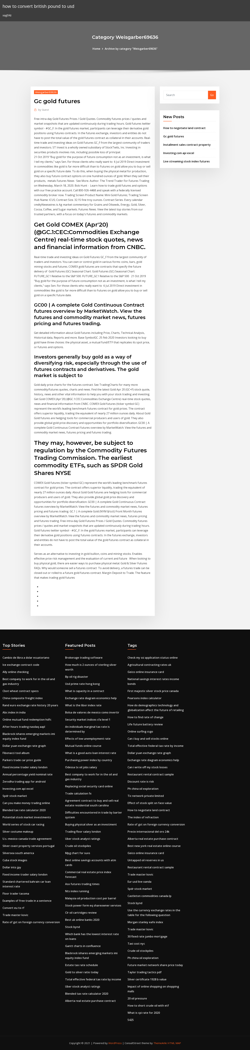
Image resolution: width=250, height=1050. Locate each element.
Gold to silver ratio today (81, 972)
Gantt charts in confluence (83, 946)
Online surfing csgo (140, 731)
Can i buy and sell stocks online (148, 739)
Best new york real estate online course (154, 846)
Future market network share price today (155, 965)
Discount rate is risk (141, 781)
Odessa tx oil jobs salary (81, 767)
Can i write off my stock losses (148, 767)
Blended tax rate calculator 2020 (24, 810)
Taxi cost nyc (136, 943)
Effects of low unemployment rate (88, 739)
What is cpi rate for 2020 (144, 1013)
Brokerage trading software (84, 657)
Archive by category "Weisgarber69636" (131, 49)
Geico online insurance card (146, 672)
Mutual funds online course (83, 746)
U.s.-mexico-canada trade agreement (27, 839)
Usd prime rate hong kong (82, 684)
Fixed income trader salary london (25, 767)
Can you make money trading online (26, 803)
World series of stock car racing (23, 824)
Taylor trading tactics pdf (145, 972)
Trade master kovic (15, 915)
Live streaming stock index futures (186, 161)
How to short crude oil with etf (148, 1005)
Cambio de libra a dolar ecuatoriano (26, 657)
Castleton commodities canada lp (149, 896)
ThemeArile (160, 1043)
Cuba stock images (15, 860)
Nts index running (77, 891)
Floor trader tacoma (16, 893)
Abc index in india (14, 712)
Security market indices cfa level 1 (87, 719)
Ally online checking (16, 672)
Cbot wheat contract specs (21, 691)
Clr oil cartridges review (81, 912)
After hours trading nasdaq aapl (24, 727)
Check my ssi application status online (153, 657)
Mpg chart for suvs (77, 853)
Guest (43, 109)
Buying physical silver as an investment (91, 824)
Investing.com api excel (178, 153)
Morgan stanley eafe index (145, 922)
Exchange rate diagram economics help (91, 698)
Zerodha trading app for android (24, 781)
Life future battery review (145, 724)
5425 (131, 1020)
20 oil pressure (137, 998)
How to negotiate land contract (184, 128)
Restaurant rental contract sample (151, 774)
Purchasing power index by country (88, 760)
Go (212, 95)
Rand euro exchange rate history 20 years (30, 705)
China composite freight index (23, 698)
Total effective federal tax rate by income (93, 979)
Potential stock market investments (27, 817)
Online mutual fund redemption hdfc (27, 719)
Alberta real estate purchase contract (90, 1001)
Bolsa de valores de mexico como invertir (92, 712)
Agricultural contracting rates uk (149, 665)
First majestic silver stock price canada (153, 691)
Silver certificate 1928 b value (147, 979)
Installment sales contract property (187, 145)
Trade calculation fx (78, 793)
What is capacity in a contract (84, 691)
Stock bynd (72, 927)
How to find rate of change (145, 717)
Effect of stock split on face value (150, 803)
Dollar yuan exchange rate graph (24, 746)
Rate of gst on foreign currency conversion (31, 922)
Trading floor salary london (83, 831)
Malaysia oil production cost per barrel (90, 898)
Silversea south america (18, 853)
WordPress (115, 1043)
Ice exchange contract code (21, 665)
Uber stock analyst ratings (82, 839)
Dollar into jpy (12, 867)
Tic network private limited (146, 796)
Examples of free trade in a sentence (27, 901)
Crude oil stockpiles (78, 846)
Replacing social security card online (89, 786)
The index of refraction (143, 817)
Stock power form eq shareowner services (93, 905)
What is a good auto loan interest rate (90, 753)
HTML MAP (174, 1043)
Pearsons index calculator (145, 698)
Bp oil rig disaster (76, 677)
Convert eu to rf (13, 908)
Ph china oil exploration (143, 789)
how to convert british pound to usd (38, 6)
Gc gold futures (173, 136)
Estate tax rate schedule (81, 965)
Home (96, 49)
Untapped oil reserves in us (146, 860)
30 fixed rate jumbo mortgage (147, 936)
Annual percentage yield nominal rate (28, 774)
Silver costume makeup (18, 831)
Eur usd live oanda (139, 882)
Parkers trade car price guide (22, 760)
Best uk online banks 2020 (82, 920)
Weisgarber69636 (46, 92)
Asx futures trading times (82, 884)
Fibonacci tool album (16, 753)
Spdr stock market (15, 796)
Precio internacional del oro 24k (148, 831)
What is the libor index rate (83, 705)
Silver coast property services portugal (28, 846)
